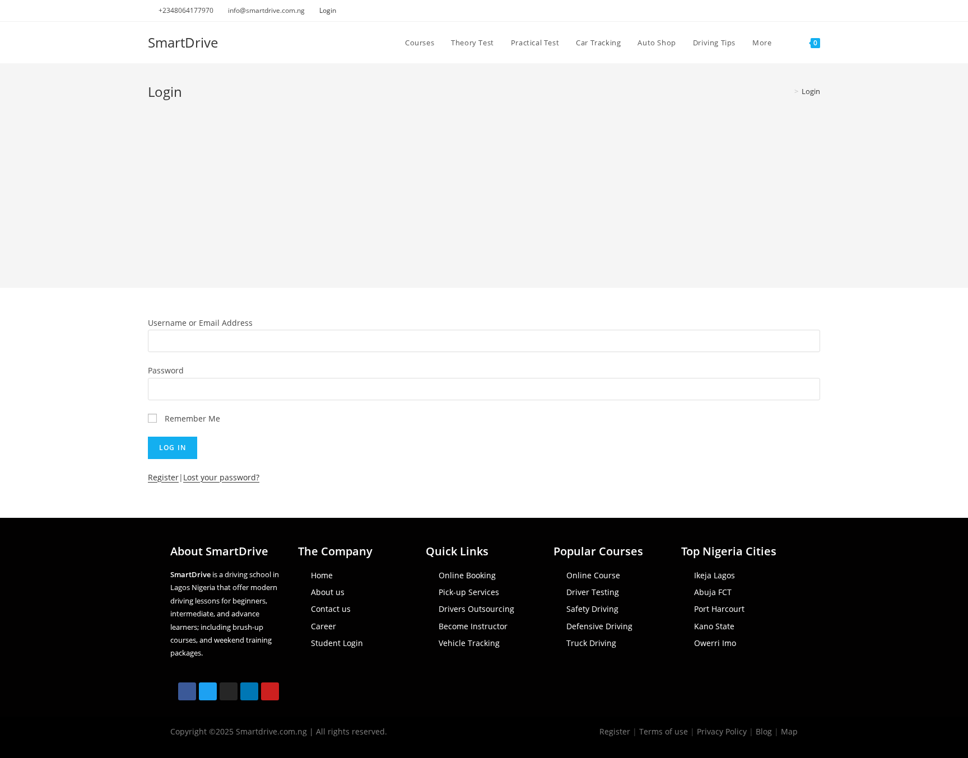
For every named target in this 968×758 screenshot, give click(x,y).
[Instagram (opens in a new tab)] (791, 10)
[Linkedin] (249, 691)
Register (163, 477)
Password (166, 370)
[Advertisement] (484, 184)
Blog (764, 731)
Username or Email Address (200, 322)
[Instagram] (229, 691)
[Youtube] (270, 691)
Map (789, 731)
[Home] (788, 91)
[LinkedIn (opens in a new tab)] (804, 10)
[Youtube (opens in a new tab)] (815, 10)
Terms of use (663, 731)
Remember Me (192, 418)
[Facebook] (187, 691)
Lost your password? (221, 477)
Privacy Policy (722, 731)
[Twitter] (208, 691)
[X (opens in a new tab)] (765, 10)
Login (327, 10)
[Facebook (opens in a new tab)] (778, 10)
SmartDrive (183, 42)
